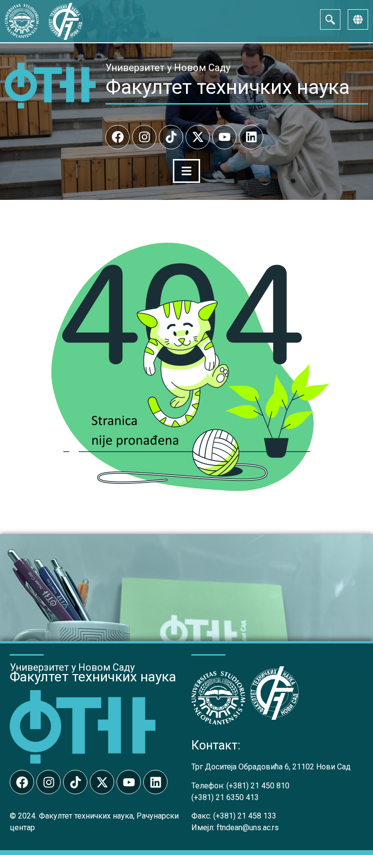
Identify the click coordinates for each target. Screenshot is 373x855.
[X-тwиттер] (198, 137)
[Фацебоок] (117, 137)
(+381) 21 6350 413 (225, 797)
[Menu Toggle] (186, 171)
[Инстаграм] (144, 137)
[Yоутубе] (224, 137)
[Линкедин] (251, 137)
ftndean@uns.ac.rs (248, 827)
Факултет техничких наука (227, 87)
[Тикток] (171, 137)
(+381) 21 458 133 (244, 815)
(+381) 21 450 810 (257, 785)
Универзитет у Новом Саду (167, 67)
